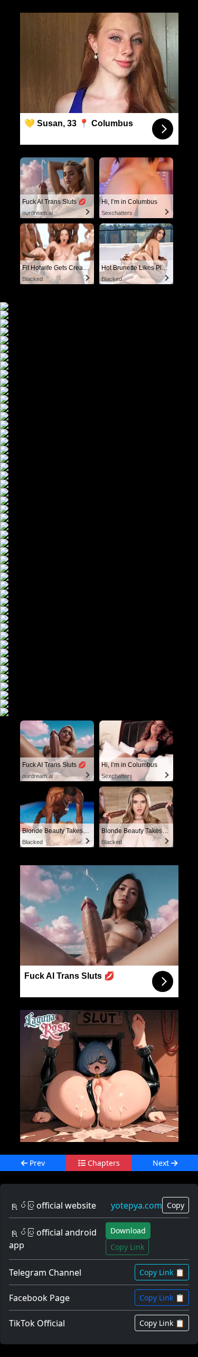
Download (128, 1230)
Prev (36, 1163)
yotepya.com (136, 1205)
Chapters (103, 1163)
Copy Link (127, 1247)
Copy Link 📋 (161, 1272)
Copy (175, 1205)
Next (162, 1163)
